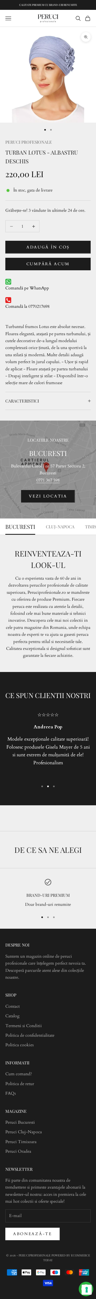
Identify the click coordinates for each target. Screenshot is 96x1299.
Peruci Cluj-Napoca (23, 1132)
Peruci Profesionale (28, 142)
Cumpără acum (48, 264)
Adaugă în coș (48, 247)
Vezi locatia (48, 496)
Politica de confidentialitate (29, 1035)
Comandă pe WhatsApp (27, 288)
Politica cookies (19, 1045)
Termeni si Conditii (23, 1026)
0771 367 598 (48, 480)
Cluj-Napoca (60, 526)
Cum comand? (18, 1074)
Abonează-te (32, 1233)
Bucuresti (20, 526)
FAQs (10, 1093)
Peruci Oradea (18, 1151)
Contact (12, 1006)
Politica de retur (19, 1084)
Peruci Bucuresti (20, 1122)
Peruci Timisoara (21, 1142)
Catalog (12, 1016)
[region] (48, 893)
